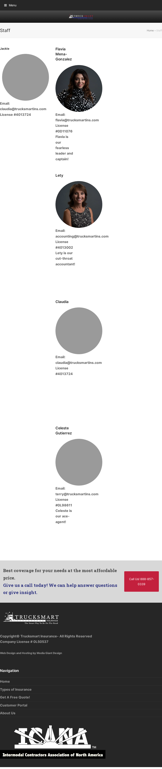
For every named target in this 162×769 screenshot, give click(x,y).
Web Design (8, 653)
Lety (59, 175)
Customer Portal (13, 705)
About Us (7, 713)
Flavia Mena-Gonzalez (63, 54)
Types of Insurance (16, 689)
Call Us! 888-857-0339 (141, 581)
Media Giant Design (49, 653)
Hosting (27, 653)
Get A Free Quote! (15, 697)
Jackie (4, 48)
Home (150, 30)
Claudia (62, 301)
